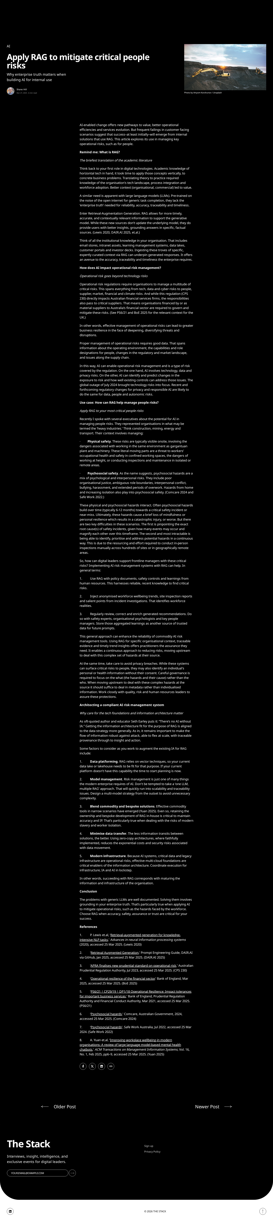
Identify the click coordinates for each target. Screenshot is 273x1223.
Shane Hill (22, 89)
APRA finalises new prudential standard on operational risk (133, 965)
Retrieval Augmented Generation (115, 952)
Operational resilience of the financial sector (123, 978)
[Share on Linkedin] (101, 1066)
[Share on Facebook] (83, 1066)
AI (8, 46)
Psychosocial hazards (106, 1014)
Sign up (148, 1146)
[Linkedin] (10, 1211)
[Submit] (72, 1173)
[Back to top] (262, 1211)
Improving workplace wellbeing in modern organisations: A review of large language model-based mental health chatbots (130, 1045)
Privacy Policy (152, 1151)
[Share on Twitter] (92, 1066)
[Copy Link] (110, 1066)
